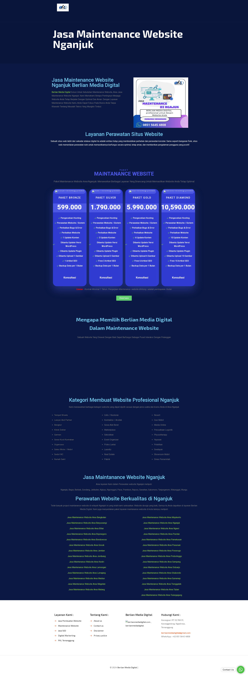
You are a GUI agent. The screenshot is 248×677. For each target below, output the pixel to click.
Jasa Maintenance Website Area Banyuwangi (86, 523)
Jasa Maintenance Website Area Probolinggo (161, 556)
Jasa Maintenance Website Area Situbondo (161, 573)
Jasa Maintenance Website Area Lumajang (86, 573)
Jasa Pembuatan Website (69, 621)
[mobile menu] (190, 7)
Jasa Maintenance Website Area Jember (86, 550)
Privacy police (100, 635)
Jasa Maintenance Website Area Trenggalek (161, 584)
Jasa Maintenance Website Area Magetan (86, 584)
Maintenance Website (68, 625)
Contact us (98, 625)
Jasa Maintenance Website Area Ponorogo (161, 550)
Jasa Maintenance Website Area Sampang (161, 562)
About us (98, 621)
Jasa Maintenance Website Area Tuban (161, 589)
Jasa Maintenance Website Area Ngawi (161, 528)
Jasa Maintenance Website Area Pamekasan (161, 539)
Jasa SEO (62, 630)
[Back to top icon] (124, 660)
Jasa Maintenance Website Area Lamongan (86, 567)
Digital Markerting (66, 635)
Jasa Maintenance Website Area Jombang (87, 556)
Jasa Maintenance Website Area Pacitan (161, 534)
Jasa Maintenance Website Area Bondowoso (86, 539)
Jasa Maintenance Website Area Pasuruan (161, 545)
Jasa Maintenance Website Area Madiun (86, 578)
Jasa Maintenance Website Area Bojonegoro (87, 534)
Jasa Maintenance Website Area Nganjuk (161, 523)
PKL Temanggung (66, 640)
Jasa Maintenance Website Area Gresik (86, 545)
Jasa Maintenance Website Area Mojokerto (161, 517)
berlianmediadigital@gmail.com (175, 633)
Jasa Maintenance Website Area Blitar (86, 528)
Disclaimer (99, 630)
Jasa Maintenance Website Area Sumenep (161, 578)
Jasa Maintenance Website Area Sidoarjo (161, 567)
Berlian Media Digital (61, 92)
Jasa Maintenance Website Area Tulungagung (161, 595)
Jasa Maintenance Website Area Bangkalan (86, 517)
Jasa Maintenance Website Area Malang (86, 589)
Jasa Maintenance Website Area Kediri (86, 562)
